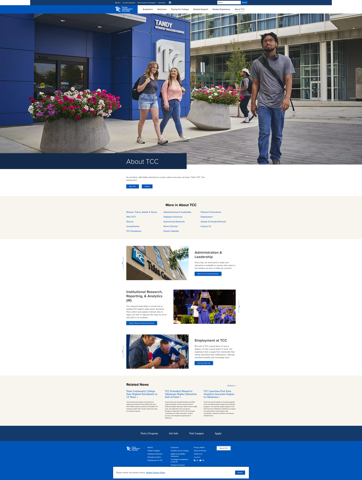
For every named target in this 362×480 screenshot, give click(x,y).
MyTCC (117, 3)
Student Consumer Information (178, 466)
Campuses (175, 447)
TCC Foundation (133, 231)
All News (230, 386)
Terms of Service (200, 450)
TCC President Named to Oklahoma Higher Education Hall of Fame (181, 394)
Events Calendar (171, 231)
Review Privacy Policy (155, 472)
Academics (148, 9)
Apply (218, 433)
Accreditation (133, 226)
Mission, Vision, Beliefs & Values (141, 212)
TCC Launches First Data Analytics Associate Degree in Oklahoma (219, 394)
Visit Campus (196, 433)
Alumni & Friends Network (213, 221)
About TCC (240, 9)
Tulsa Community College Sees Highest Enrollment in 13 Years (141, 394)
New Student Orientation (146, 3)
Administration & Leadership (177, 212)
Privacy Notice (199, 447)
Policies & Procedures (211, 212)
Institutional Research (174, 221)
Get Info (173, 433)
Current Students (129, 3)
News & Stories (170, 226)
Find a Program (149, 433)
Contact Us (206, 226)
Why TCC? (131, 216)
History (129, 221)
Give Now (161, 3)
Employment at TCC (155, 460)
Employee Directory (172, 216)
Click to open (147, 12)
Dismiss (240, 473)
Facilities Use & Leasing (179, 450)
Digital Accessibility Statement (178, 455)
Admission (162, 9)
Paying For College (180, 9)
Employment (207, 216)
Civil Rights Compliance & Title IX (179, 460)
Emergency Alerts (154, 457)
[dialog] (181, 472)
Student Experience (221, 9)
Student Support (200, 9)
